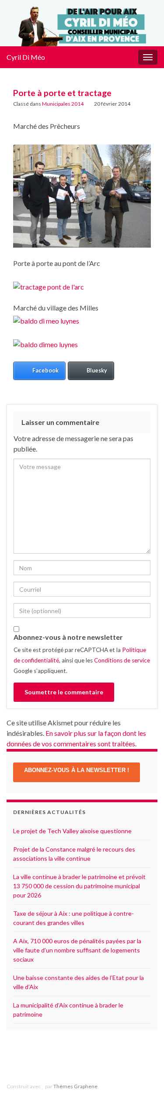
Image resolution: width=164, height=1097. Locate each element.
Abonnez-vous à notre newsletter (68, 637)
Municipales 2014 (63, 103)
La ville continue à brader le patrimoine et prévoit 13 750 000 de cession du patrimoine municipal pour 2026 (79, 886)
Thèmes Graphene (75, 1086)
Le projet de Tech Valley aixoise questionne (72, 831)
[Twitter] (91, 1058)
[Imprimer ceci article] (144, 105)
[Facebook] (77, 1058)
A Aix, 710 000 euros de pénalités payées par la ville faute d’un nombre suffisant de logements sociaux (77, 950)
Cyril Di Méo (26, 57)
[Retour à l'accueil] (82, 23)
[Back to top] (144, 1045)
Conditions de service (122, 660)
